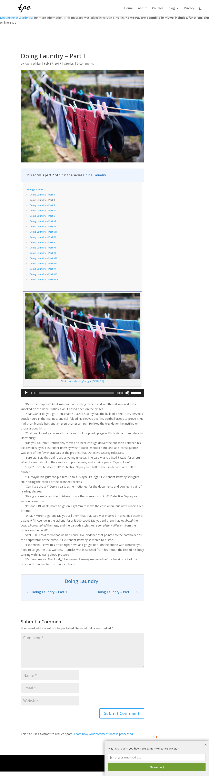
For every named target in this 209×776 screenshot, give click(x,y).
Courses (157, 8)
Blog (172, 8)
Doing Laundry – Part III (43, 205)
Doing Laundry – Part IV (43, 210)
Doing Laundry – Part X (42, 242)
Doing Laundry (94, 175)
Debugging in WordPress (16, 18)
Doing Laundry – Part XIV (43, 263)
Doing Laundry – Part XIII (43, 258)
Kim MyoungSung (79, 381)
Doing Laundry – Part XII (43, 252)
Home (128, 8)
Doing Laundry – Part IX (43, 236)
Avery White (33, 63)
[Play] (26, 393)
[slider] (136, 392)
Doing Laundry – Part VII (43, 226)
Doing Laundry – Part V (42, 215)
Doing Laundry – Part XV (43, 268)
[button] (157, 749)
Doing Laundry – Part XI (43, 247)
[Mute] (127, 393)
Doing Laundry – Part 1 (42, 194)
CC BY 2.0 (97, 381)
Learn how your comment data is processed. (103, 734)
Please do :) (156, 767)
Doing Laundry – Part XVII (44, 279)
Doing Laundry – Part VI (43, 221)
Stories (69, 63)
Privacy (189, 8)
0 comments (85, 63)
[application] (82, 393)
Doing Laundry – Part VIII (43, 231)
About (142, 8)
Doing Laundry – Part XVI (43, 274)
